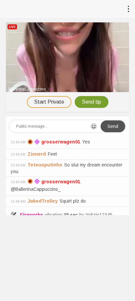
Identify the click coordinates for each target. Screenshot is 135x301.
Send (112, 126)
